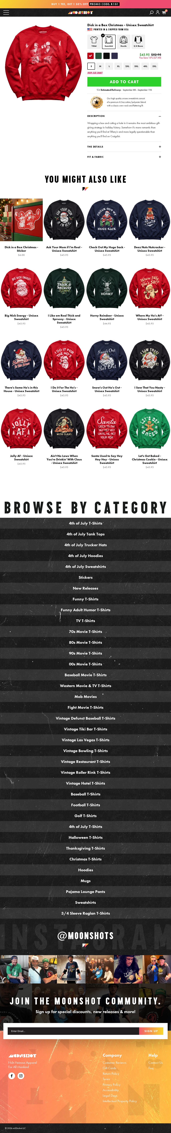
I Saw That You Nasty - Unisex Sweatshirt (149, 391)
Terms (106, 1079)
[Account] (157, 15)
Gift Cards (109, 1068)
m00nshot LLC (19, 1128)
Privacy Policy (111, 1084)
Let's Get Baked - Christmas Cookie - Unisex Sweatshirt (149, 461)
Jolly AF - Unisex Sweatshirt (21, 459)
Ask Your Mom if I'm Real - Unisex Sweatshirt (64, 251)
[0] (164, 13)
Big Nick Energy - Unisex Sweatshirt (21, 319)
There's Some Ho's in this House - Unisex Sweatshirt (21, 391)
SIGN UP (151, 1031)
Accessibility (111, 1090)
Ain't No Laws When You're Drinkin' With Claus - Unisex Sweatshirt (64, 461)
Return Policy (111, 1073)
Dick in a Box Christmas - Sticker (21, 251)
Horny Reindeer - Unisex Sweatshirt (107, 319)
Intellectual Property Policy (120, 1101)
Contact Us (155, 1062)
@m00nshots (85, 935)
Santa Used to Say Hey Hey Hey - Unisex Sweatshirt (107, 461)
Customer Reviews (114, 1062)
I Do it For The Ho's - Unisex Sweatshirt (64, 391)
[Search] (151, 12)
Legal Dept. (110, 1095)
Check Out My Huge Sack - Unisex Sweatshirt (107, 251)
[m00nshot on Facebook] (11, 1075)
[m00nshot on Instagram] (14, 969)
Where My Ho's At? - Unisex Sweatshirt (149, 319)
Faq (150, 1068)
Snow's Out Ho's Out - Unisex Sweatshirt (107, 391)
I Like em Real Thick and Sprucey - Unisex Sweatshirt (64, 321)
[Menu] (6, 12)
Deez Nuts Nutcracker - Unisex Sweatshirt (149, 251)
